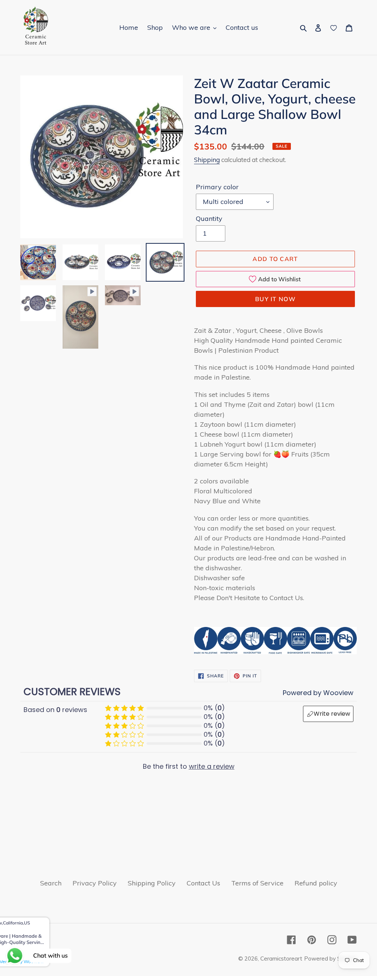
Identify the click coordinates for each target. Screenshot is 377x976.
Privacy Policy (95, 883)
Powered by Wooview (318, 692)
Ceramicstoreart (281, 958)
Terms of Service (257, 883)
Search (50, 883)
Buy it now (275, 299)
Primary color (217, 187)
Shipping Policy (152, 883)
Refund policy (316, 883)
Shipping (207, 159)
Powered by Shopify (330, 958)
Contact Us (203, 883)
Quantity (209, 218)
